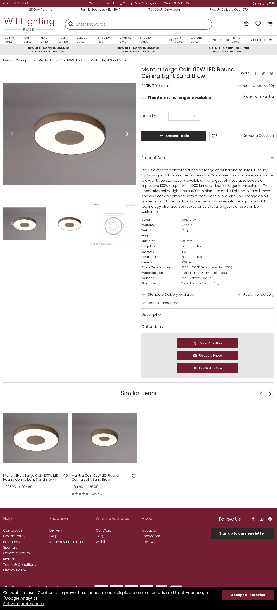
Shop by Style (125, 40)
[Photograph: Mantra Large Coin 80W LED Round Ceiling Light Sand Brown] (69, 133)
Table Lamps (44, 40)
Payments (11, 542)
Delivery (55, 530)
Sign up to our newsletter (242, 533)
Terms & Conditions (19, 565)
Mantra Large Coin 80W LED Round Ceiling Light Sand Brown (83, 60)
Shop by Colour (146, 40)
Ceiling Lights (9, 40)
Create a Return (16, 553)
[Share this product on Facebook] (255, 73)
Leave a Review (210, 367)
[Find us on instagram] (262, 519)
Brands (168, 40)
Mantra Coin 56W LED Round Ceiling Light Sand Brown (95, 478)
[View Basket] (269, 24)
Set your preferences (23, 604)
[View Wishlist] (258, 24)
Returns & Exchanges (67, 542)
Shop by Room (104, 40)
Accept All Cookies (248, 594)
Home (7, 60)
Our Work (103, 530)
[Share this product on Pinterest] (271, 73)
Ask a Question (261, 136)
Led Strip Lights (197, 40)
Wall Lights (27, 40)
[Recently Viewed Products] (246, 24)
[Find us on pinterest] (270, 519)
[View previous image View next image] (35, 437)
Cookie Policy (14, 536)
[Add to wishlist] (65, 476)
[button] (12, 134)
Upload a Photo (210, 355)
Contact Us (12, 530)
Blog (99, 536)
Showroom (151, 536)
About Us (149, 530)
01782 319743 (20, 3)
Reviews (148, 542)
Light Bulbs (178, 40)
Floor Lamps (63, 40)
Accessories (221, 40)
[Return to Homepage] (29, 24)
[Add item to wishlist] (214, 136)
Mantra (268, 96)
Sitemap (10, 548)
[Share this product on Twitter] (263, 73)
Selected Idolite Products (48, 49)
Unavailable (177, 135)
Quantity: (149, 116)
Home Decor (236, 40)
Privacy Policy (14, 570)
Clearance (258, 40)
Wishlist (102, 542)
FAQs (53, 536)
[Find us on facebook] (253, 519)
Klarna (8, 559)
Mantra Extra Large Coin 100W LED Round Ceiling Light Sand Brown (31, 478)
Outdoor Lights (83, 40)
